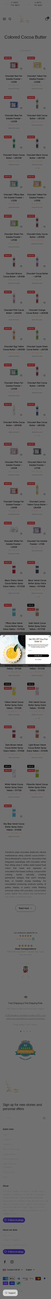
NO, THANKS (38, 659)
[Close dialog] (49, 636)
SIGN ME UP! (38, 655)
